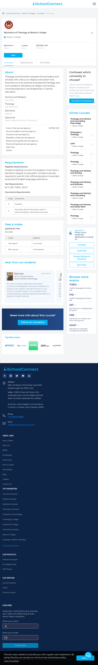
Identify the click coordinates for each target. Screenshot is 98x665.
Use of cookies (11, 661)
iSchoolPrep (7, 470)
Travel (5, 588)
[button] (88, 655)
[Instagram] (11, 376)
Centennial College (10, 524)
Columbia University (11, 530)
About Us (6, 445)
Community (7, 460)
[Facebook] (5, 376)
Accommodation (9, 583)
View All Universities (11, 546)
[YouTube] (23, 376)
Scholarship (7, 455)
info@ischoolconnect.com (21, 425)
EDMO (5, 450)
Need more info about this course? (33, 315)
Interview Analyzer (10, 559)
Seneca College (9, 535)
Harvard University (10, 494)
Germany (82, 265)
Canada (82, 245)
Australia (81, 250)
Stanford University (10, 504)
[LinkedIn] (29, 376)
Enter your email (11, 633)
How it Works (8, 441)
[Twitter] (17, 376)
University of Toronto (11, 509)
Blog (4, 474)
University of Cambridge (12, 514)
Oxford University (9, 499)
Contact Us (7, 484)
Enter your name (11, 621)
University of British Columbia (14, 540)
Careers (6, 479)
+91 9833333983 (15, 417)
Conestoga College (10, 519)
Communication (9, 592)
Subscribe (20, 645)
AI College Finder (9, 564)
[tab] (8, 63)
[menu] (94, 4)
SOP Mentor (7, 569)
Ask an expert (8, 465)
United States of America (81, 257)
